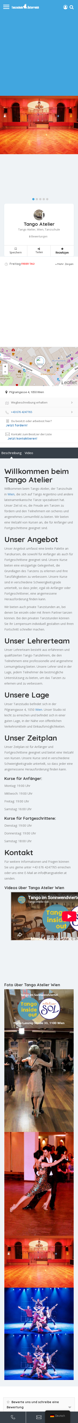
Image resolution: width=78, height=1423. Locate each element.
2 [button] (36, 198)
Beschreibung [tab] (11, 453)
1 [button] (32, 198)
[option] (39, 125)
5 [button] (46, 198)
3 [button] (39, 198)
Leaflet (69, 382)
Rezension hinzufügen (62, 253)
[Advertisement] (39, 52)
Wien (11, 494)
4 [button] (43, 198)
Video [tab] (29, 453)
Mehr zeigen (65, 264)
